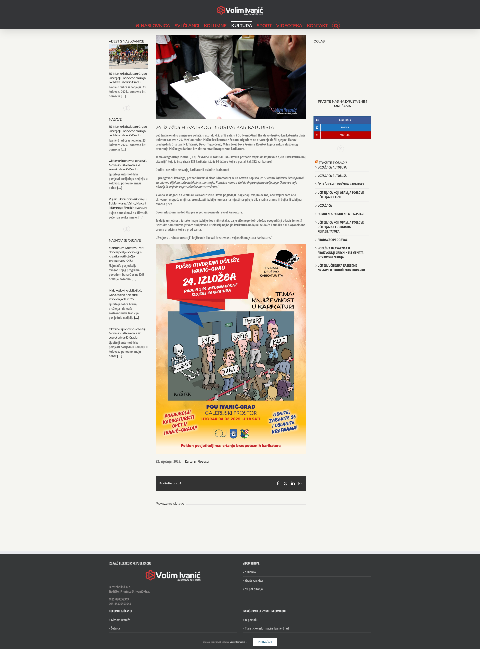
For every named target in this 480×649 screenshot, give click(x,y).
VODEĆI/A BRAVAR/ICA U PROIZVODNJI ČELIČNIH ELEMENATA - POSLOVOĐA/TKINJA (341, 252)
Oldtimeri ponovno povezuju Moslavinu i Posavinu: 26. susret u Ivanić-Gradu (128, 165)
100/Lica (250, 572)
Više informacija (238, 642)
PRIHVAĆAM (265, 642)
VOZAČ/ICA (325, 205)
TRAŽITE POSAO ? (333, 163)
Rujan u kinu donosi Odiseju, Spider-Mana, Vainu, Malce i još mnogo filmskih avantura (128, 203)
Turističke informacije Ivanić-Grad (267, 629)
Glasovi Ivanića (120, 620)
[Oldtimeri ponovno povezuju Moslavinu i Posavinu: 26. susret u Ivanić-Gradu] (240, 515)
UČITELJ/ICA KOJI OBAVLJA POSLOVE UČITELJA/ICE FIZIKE (341, 194)
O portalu (251, 620)
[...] (123, 96)
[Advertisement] (342, 67)
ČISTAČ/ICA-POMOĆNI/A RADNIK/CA (341, 184)
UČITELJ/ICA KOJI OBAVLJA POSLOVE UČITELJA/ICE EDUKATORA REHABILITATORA (341, 226)
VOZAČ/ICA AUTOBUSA (332, 167)
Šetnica (115, 629)
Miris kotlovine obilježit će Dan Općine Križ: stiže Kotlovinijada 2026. (125, 295)
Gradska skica (254, 581)
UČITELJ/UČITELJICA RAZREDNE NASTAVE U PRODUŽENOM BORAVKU (341, 267)
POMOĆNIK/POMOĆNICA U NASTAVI (341, 214)
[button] (336, 25)
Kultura (190, 461)
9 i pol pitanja (254, 589)
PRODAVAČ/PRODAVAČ (332, 239)
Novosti (203, 461)
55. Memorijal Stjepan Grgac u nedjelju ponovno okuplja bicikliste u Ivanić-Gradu (128, 78)
